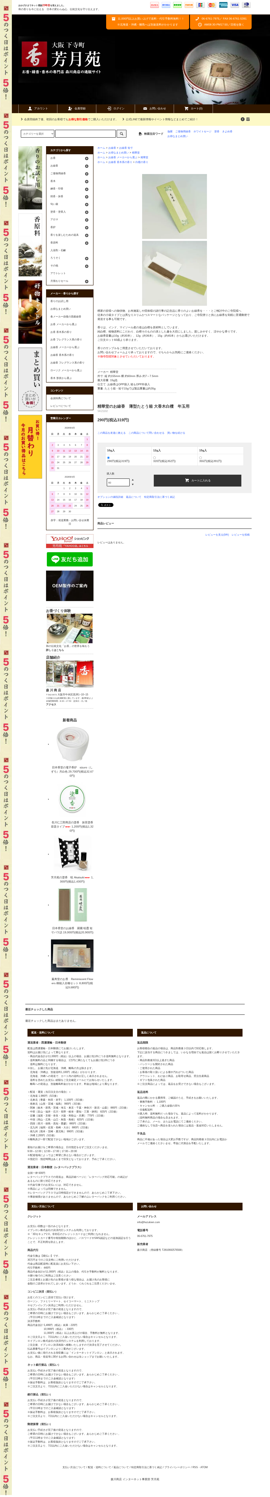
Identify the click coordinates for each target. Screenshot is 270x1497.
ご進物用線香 (183, 131)
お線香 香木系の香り (120, 162)
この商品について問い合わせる (146, 432)
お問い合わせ (157, 108)
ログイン (119, 108)
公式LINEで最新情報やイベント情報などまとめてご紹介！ (162, 119)
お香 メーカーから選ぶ (63, 324)
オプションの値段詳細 (110, 496)
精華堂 (136, 152)
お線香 (112, 148)
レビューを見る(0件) (217, 534)
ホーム (101, 148)
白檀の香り (141, 162)
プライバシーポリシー (177, 1467)
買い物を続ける (176, 432)
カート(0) (197, 108)
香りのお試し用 (59, 301)
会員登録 (80, 108)
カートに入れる (201, 480)
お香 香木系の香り (61, 332)
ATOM (204, 1467)
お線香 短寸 (126, 148)
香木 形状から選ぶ (61, 378)
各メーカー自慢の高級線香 (65, 316)
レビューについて (60, 406)
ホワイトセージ (202, 131)
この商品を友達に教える (111, 432)
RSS (195, 1467)
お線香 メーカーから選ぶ (122, 157)
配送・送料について (99, 1467)
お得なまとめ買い (177, 136)
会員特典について (60, 398)
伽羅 (170, 131)
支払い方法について (74, 1467)
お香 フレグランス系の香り (66, 339)
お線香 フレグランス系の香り (67, 362)
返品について (133, 496)
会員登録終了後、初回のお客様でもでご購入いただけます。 (71, 119)
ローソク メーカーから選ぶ (66, 370)
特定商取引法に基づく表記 (159, 496)
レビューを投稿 (241, 534)
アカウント (41, 108)
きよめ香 (227, 131)
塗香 (216, 131)
